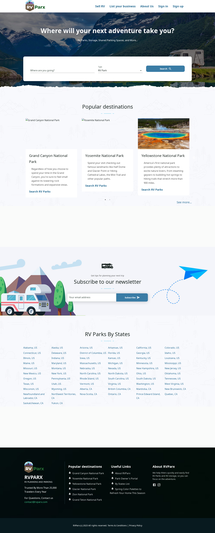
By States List (122, 483)
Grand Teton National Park (87, 499)
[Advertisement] (107, 226)
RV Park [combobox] (102, 70)
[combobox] (62, 70)
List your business (123, 6)
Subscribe (130, 297)
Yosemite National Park (85, 478)
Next (193, 157)
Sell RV (100, 6)
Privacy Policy (135, 525)
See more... (184, 202)
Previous (21, 157)
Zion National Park (82, 494)
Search (163, 68)
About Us (147, 6)
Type (100, 67)
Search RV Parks (39, 191)
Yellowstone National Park (86, 483)
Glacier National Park (84, 489)
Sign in (163, 6)
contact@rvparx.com (35, 502)
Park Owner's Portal (126, 478)
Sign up (178, 6)
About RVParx (122, 473)
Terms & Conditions (117, 525)
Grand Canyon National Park (88, 473)
